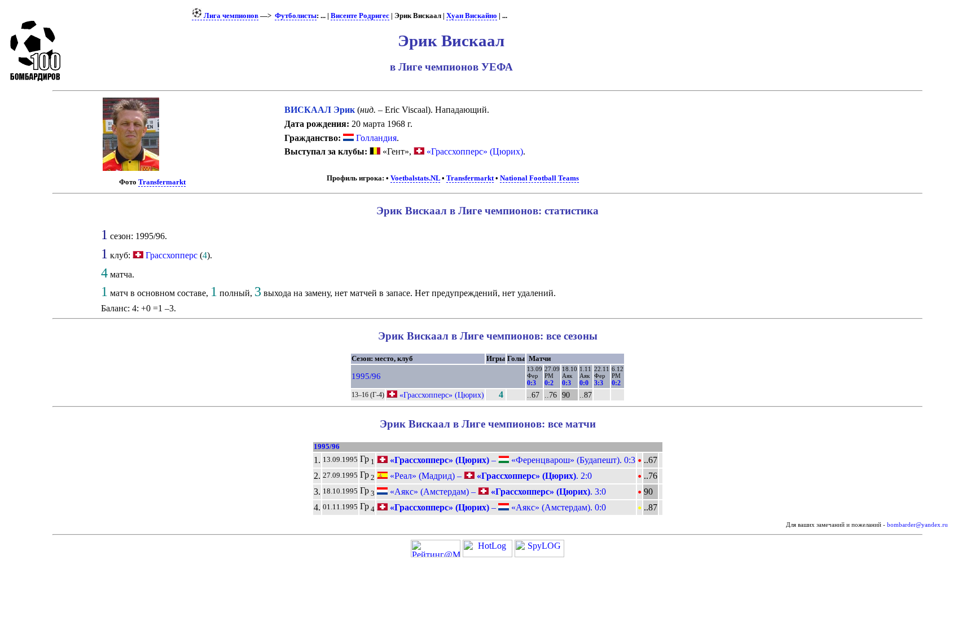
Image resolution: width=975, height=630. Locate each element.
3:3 (598, 383)
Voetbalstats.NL (415, 178)
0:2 (549, 383)
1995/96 (366, 376)
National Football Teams (539, 178)
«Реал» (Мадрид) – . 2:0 (490, 476)
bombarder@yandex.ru (917, 525)
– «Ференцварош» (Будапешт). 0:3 (511, 460)
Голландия (375, 138)
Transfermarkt (162, 182)
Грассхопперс (171, 255)
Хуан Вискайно (471, 16)
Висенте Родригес (360, 16)
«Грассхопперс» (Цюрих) (473, 151)
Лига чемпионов (230, 16)
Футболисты (296, 16)
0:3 (531, 383)
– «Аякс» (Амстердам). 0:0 (497, 507)
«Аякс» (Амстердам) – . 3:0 (497, 491)
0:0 (583, 383)
